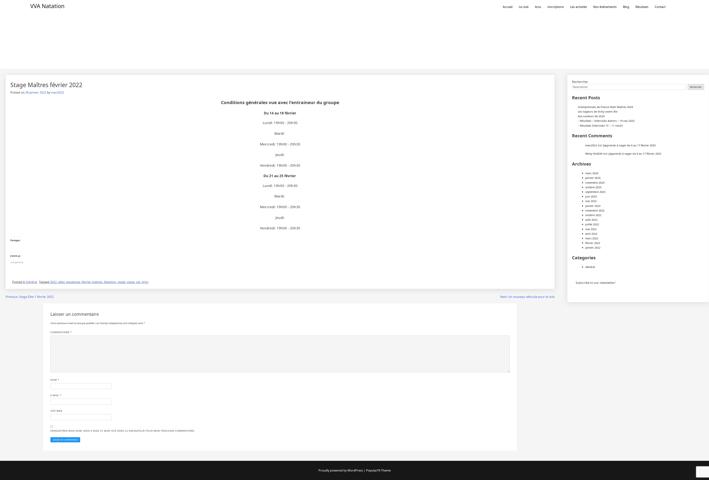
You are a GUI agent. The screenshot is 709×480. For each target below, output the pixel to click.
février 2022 (592, 243)
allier (61, 282)
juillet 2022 (592, 224)
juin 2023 (591, 196)
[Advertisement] (354, 41)
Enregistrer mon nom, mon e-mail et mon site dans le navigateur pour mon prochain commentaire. (122, 430)
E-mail (55, 395)
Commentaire (61, 332)
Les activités (578, 7)
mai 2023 (591, 201)
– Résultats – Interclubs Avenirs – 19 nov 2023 (606, 121)
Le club (524, 7)
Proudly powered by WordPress (340, 470)
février (86, 282)
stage (131, 282)
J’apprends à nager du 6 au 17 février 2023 (629, 145)
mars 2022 (591, 238)
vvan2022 (57, 92)
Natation (110, 282)
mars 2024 (591, 173)
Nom (54, 379)
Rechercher (580, 82)
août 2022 (591, 219)
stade (121, 282)
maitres (97, 282)
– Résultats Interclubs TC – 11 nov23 (600, 125)
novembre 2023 (594, 182)
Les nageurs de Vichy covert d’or (598, 111)
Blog (626, 7)
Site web (56, 410)
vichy (144, 282)
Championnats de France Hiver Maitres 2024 (605, 107)
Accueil (508, 7)
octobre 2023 (593, 187)
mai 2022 (591, 229)
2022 (53, 282)
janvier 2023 (592, 206)
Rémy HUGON (593, 153)
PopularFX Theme (378, 470)
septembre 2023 (595, 192)
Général (31, 282)
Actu (538, 7)
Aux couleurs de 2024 (591, 116)
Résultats (642, 7)
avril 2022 (591, 233)
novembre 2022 (594, 210)
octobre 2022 (593, 215)
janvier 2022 (592, 247)
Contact (660, 7)
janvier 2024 (592, 178)
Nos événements (605, 7)
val (138, 282)
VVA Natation (47, 6)
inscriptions (555, 7)
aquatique (73, 282)
